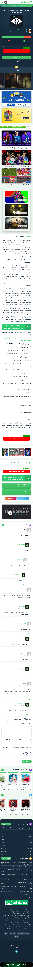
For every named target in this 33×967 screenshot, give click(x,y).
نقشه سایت (12, 933)
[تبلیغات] (16, 452)
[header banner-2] (16, 115)
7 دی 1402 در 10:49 (21, 546)
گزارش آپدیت (16, 61)
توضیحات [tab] (29, 236)
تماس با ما (20, 933)
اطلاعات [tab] (22, 236)
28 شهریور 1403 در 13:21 (20, 670)
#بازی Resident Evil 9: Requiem (19, 126)
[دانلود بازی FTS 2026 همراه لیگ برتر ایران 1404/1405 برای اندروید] (16, 175)
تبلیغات (27, 933)
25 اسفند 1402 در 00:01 (16, 576)
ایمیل (19, 739)
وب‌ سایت (8, 739)
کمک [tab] (17, 236)
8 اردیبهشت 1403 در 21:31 (22, 625)
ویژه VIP (26, 5)
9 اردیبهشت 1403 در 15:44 (20, 640)
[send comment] (3, 525)
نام (30, 739)
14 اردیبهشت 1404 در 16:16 (22, 685)
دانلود (15, 57)
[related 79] (2, 770)
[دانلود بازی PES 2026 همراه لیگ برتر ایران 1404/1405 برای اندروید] (16, 157)
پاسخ (28, 539)
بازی (2, 33)
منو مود (16, 936)
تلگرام (23, 498)
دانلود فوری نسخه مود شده (16, 51)
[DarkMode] (5, 2)
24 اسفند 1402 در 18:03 (18, 561)
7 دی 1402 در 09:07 (23, 531)
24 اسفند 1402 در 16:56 (22, 591)
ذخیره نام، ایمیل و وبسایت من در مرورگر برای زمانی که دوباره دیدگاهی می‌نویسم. (17, 748)
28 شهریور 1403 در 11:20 (22, 655)
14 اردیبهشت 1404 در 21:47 (20, 705)
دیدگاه (30, 726)
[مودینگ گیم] (25, 2)
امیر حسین (24, 653)
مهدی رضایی (24, 623)
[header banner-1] (16, 98)
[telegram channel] (16, 511)
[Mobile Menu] (30, 2)
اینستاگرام (11, 498)
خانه (30, 5)
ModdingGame (21, 544)
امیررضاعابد (20, 559)
